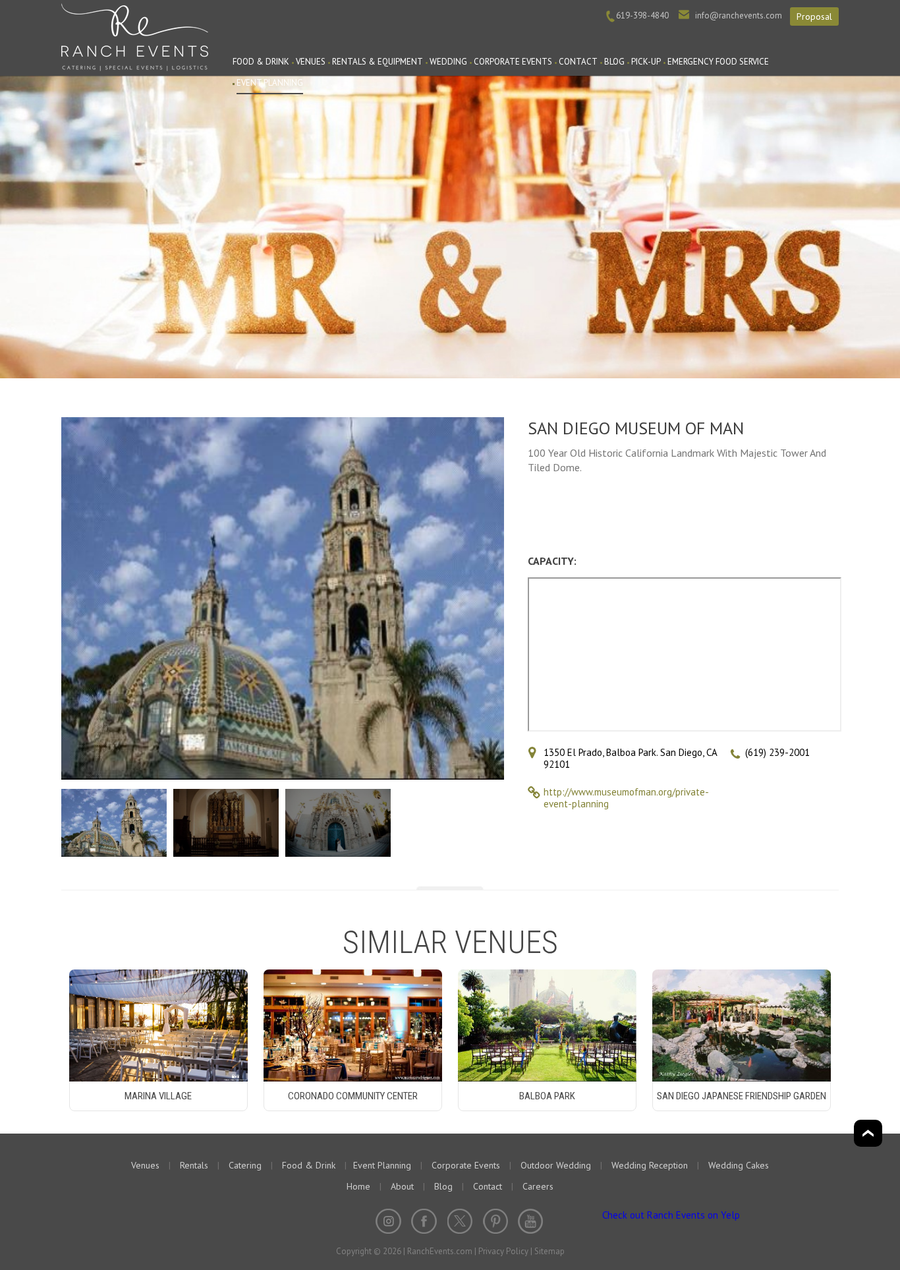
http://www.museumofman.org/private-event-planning (626, 798)
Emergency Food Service (718, 61)
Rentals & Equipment (377, 61)
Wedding (448, 61)
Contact (578, 61)
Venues (310, 61)
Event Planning (270, 82)
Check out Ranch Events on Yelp (671, 1215)
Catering (245, 1165)
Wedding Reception (649, 1165)
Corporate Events (513, 61)
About (402, 1186)
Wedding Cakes (738, 1165)
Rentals (194, 1165)
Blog (614, 61)
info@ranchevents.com (738, 15)
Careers (537, 1186)
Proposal (814, 16)
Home (358, 1186)
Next (491, 599)
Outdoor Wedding (555, 1165)
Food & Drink (261, 61)
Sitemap (549, 1251)
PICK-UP (646, 61)
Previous (73, 599)
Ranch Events (134, 35)
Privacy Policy (503, 1251)
